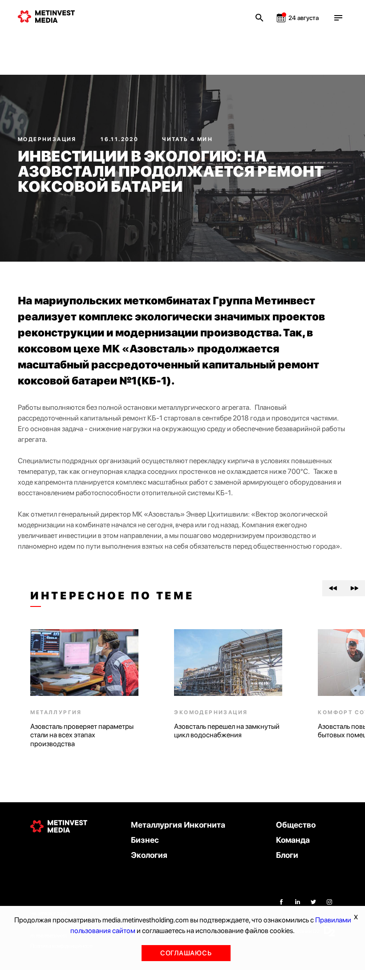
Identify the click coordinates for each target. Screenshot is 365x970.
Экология (149, 855)
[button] (333, 588)
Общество (296, 824)
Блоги (287, 855)
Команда (293, 840)
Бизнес (145, 840)
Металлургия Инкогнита (178, 824)
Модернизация (48, 139)
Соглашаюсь (186, 953)
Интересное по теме (112, 596)
